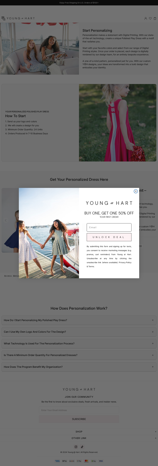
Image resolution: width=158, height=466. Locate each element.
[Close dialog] (136, 191)
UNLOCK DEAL (109, 237)
